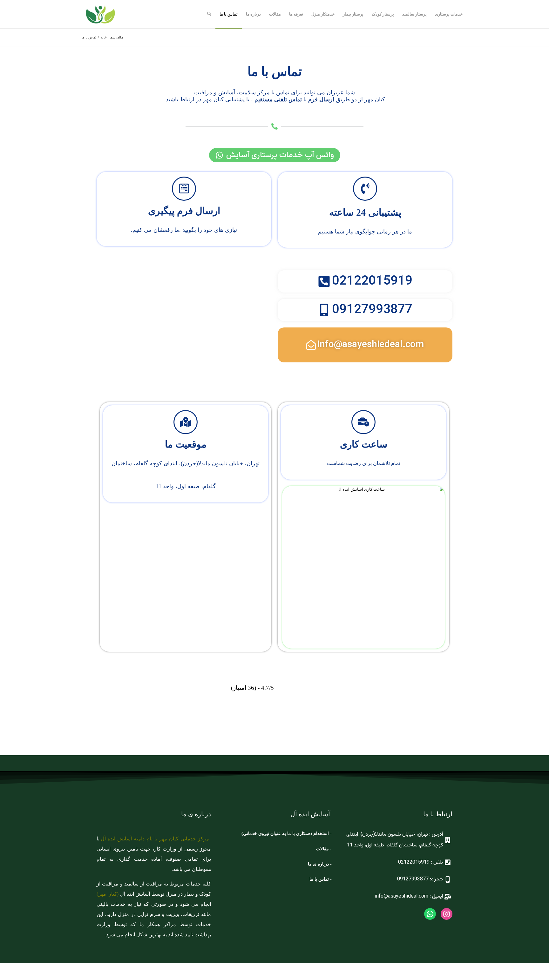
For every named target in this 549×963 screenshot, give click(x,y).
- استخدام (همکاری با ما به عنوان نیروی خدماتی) (286, 833)
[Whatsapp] (430, 914)
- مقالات (323, 848)
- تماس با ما (320, 879)
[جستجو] (209, 14)
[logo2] (100, 14)
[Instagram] (446, 914)
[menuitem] (449, 14)
